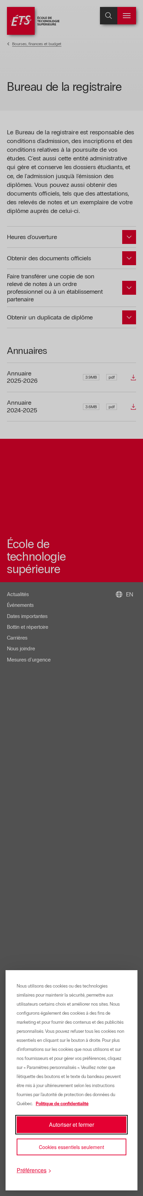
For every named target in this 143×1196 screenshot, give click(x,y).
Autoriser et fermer (71, 1124)
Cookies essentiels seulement (71, 1146)
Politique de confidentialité (62, 1104)
